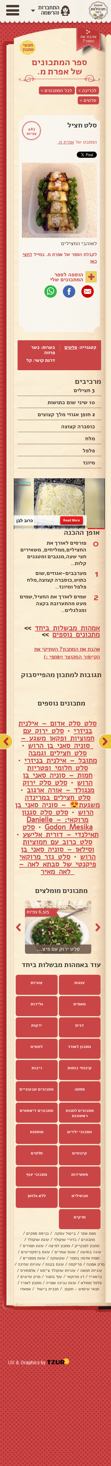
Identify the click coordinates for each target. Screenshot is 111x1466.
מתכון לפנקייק (87, 1246)
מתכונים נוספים (76, 634)
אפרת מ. (66, 142)
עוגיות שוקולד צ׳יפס (58, 1271)
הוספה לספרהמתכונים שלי (66, 277)
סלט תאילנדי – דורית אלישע (61, 831)
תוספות (36, 1132)
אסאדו (25, 1289)
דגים (79, 1025)
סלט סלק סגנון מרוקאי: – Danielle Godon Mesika (57, 819)
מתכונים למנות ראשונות (80, 1113)
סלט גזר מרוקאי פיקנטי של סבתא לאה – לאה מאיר (57, 864)
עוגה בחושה (90, 1252)
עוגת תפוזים (33, 1246)
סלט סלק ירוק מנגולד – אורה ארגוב (58, 786)
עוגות (79, 983)
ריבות (36, 1068)
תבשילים (80, 1196)
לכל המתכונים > (56, 90)
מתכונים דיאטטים (36, 1111)
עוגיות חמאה (91, 1271)
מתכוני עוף (36, 1175)
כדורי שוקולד (65, 1240)
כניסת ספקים (37, 1234)
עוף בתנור (53, 1277)
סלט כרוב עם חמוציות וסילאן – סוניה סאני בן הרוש (58, 849)
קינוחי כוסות (80, 1068)
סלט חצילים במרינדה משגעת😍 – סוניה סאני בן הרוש (57, 805)
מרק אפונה (95, 1264)
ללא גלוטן (36, 1196)
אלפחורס (27, 1271)
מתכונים (88, 1240)
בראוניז (95, 1277)
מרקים (80, 1217)
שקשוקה (57, 1258)
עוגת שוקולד (38, 1240)
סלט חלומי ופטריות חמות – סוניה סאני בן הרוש (58, 775)
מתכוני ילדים (79, 1132)
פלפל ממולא (91, 1283)
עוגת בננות (54, 1264)
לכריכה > (87, 90)
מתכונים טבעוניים (36, 1089)
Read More (72, 520)
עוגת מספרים (34, 1258)
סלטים (70, 347)
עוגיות (37, 983)
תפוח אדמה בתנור (84, 1258)
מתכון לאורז (79, 1047)
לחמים (37, 1047)
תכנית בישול (47, 1289)
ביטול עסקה (64, 1234)
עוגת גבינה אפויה (61, 1283)
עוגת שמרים (65, 1252)
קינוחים (79, 1153)
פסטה (80, 1089)
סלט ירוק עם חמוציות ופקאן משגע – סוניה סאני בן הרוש (57, 738)
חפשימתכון (28, 47)
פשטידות (79, 1175)
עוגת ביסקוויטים (35, 1252)
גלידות (37, 1004)
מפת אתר (88, 1234)
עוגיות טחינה (29, 1264)
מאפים (79, 1004)
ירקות (36, 1025)
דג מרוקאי (75, 1277)
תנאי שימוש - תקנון (81, 1289)
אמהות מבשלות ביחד (67, 628)
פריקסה (75, 1264)
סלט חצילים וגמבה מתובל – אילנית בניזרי (60, 756)
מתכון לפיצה (59, 1246)
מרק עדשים (30, 1277)
